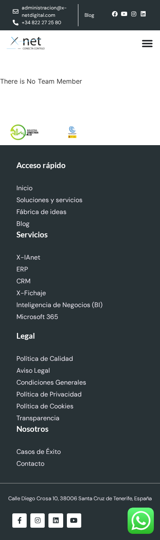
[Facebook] (115, 14)
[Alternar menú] (147, 43)
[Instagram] (133, 14)
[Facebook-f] (19, 520)
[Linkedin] (143, 14)
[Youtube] (124, 14)
